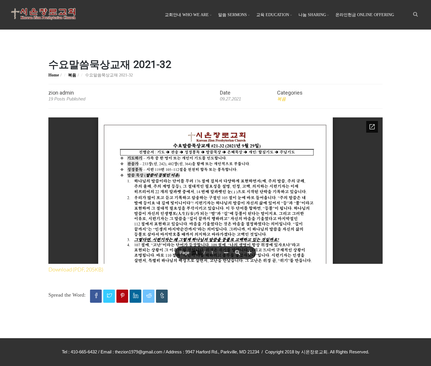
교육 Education (272, 15)
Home (53, 75)
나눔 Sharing (312, 15)
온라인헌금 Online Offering (364, 15)
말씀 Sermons (232, 15)
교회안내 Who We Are (187, 15)
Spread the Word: (67, 295)
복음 (72, 75)
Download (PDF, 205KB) (75, 269)
